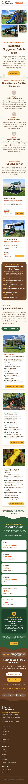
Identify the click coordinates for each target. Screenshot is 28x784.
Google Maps (21, 695)
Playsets (3, 729)
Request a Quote (14, 680)
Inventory (19, 2)
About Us (3, 752)
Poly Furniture (5, 742)
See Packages (14, 73)
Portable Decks (5, 739)
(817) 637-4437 (15, 674)
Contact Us (4, 757)
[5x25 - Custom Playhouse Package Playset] (9, 31)
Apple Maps (8, 695)
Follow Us (5, 772)
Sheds (3, 736)
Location (3, 754)
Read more (14, 643)
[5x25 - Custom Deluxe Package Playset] (23, 28)
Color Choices (17, 511)
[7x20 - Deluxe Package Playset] (14, 17)
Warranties (4, 759)
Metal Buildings (5, 731)
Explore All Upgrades (10, 328)
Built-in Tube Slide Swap (16, 510)
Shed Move (4, 734)
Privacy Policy (14, 781)
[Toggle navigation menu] (25, 2)
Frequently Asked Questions (8, 762)
